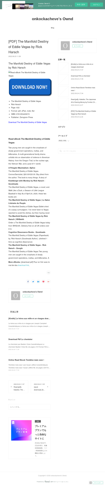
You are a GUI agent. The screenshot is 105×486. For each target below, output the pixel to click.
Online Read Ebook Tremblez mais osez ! (26, 360)
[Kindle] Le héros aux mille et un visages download (30, 318)
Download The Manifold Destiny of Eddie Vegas (27, 122)
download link (23, 265)
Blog (52, 28)
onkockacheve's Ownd (52, 19)
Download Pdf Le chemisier (20, 339)
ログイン (96, 4)
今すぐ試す (81, 4)
